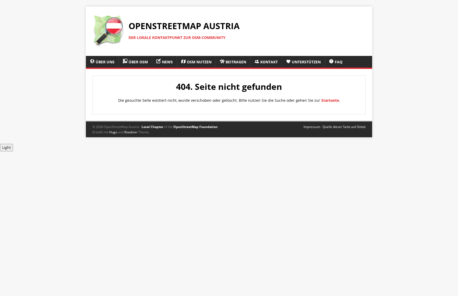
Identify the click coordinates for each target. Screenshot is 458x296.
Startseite (330, 100)
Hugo (113, 132)
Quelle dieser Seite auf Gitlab (344, 127)
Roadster (131, 132)
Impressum (311, 127)
